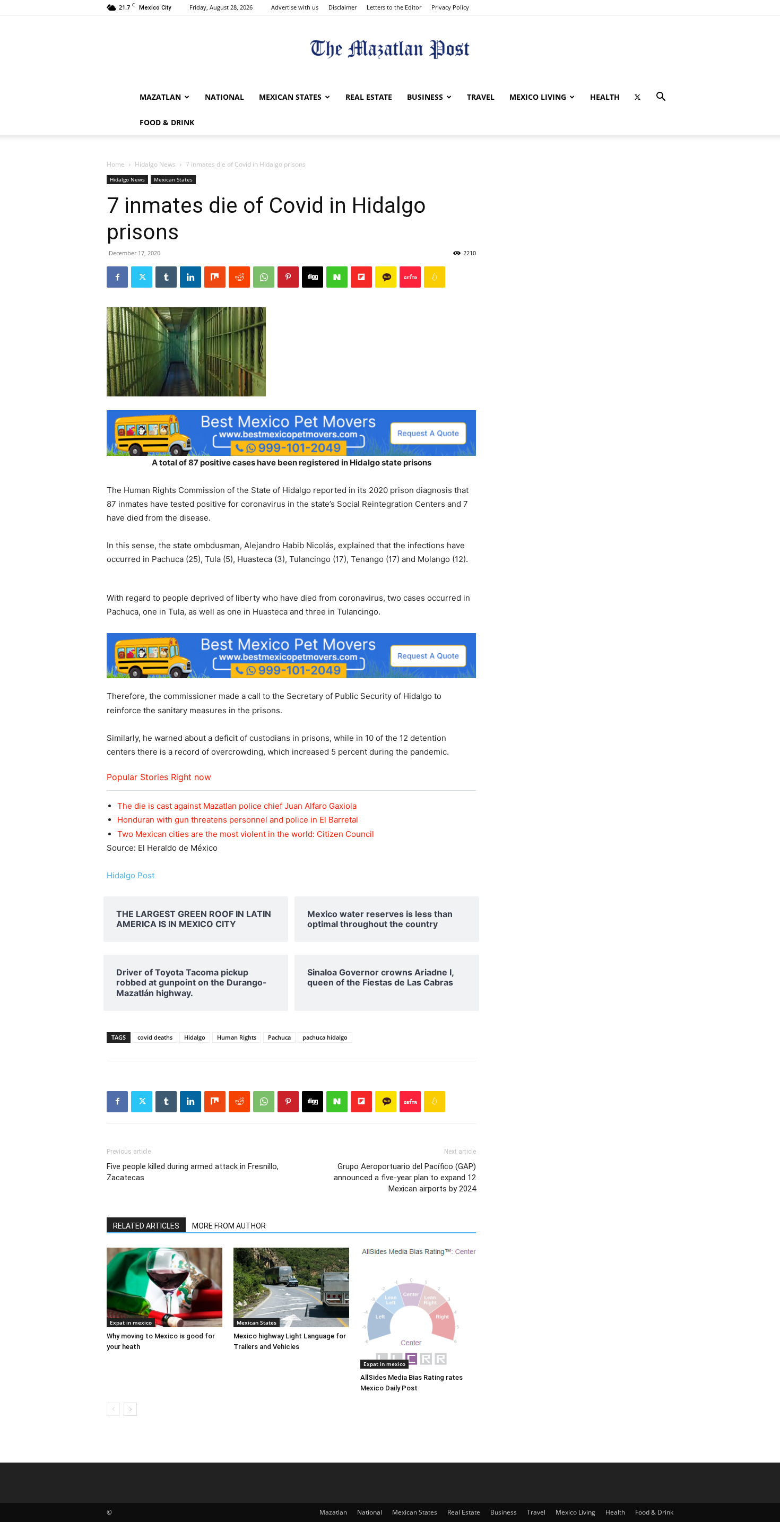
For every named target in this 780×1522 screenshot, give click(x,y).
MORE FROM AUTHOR (229, 1226)
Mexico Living (537, 97)
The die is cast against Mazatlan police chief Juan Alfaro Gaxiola (237, 806)
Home (116, 164)
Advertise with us (294, 7)
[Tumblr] (166, 277)
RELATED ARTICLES (146, 1226)
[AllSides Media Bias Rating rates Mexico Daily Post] (418, 1308)
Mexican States (290, 97)
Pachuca (279, 1037)
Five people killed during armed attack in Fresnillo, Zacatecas (193, 1172)
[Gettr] (410, 277)
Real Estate (368, 97)
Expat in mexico (131, 1322)
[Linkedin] (190, 277)
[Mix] (215, 277)
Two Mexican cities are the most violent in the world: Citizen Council (245, 834)
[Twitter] (637, 97)
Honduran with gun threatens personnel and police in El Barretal (237, 820)
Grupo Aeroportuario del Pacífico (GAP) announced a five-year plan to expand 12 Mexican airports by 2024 (405, 1178)
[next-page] (130, 1409)
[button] (660, 98)
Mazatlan (160, 97)
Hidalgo (194, 1037)
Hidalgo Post (130, 875)
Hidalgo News (155, 164)
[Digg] (312, 277)
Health (605, 97)
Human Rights (236, 1037)
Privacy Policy (450, 7)
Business (425, 97)
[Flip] (361, 277)
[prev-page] (113, 1409)
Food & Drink (167, 122)
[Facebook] (117, 277)
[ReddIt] (239, 277)
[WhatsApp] (263, 277)
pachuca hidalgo (325, 1037)
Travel (481, 97)
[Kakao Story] (385, 277)
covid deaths (154, 1037)
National (224, 97)
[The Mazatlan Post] (390, 51)
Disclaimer (342, 7)
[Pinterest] (288, 277)
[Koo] (434, 277)
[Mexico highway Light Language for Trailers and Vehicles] (291, 1287)
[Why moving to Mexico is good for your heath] (164, 1287)
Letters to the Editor (394, 7)
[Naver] (337, 277)
